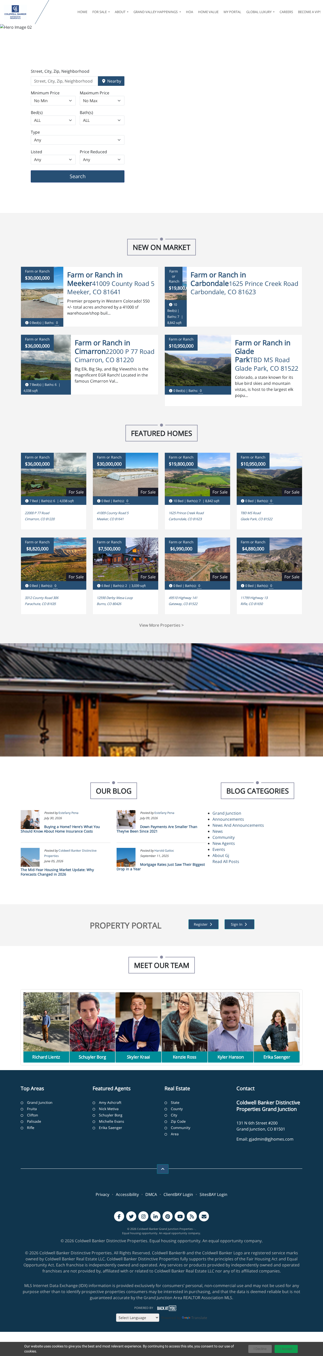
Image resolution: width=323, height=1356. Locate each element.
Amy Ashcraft (110, 1102)
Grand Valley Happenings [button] (155, 12)
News (217, 831)
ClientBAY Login (178, 1194)
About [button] (120, 12)
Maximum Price (94, 93)
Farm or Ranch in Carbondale (218, 279)
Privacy (102, 1194)
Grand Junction (226, 813)
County (177, 1108)
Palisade (34, 1121)
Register (201, 924)
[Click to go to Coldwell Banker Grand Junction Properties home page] (18, 12)
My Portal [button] (232, 12)
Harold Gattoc (164, 850)
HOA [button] (189, 12)
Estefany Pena (68, 813)
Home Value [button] (208, 12)
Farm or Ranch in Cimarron (102, 347)
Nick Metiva (109, 1108)
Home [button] (82, 12)
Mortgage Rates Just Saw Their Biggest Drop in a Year (161, 866)
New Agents (223, 843)
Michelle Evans (111, 1121)
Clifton (32, 1115)
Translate (199, 1317)
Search (85, 176)
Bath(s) (86, 112)
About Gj (220, 855)
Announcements (228, 819)
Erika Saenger (110, 1127)
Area (175, 1134)
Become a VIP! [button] (309, 12)
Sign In (237, 924)
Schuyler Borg (110, 1115)
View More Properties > (161, 625)
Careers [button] (286, 12)
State (175, 1102)
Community (223, 837)
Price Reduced (93, 152)
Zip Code (178, 1121)
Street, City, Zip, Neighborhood (60, 71)
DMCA (151, 1194)
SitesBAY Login (213, 1194)
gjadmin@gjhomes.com (271, 1139)
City (174, 1115)
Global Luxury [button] (259, 12)
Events (218, 849)
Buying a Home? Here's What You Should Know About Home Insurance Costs (60, 829)
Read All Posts (225, 861)
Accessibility (127, 1194)
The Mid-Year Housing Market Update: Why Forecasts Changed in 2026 (57, 872)
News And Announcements (238, 825)
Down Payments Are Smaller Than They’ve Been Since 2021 (157, 829)
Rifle (30, 1127)
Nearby (113, 81)
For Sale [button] (99, 12)
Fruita (32, 1108)
